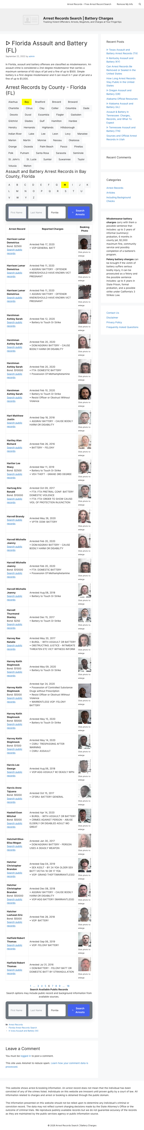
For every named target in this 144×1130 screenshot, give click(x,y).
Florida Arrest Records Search (23, 1027)
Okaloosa (74, 140)
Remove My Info (125, 4)
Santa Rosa (42, 153)
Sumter (47, 159)
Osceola (28, 146)
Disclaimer (112, 317)
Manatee (82, 133)
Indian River (15, 133)
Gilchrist (13, 121)
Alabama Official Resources (122, 98)
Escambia (43, 114)
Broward (73, 101)
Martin (27, 140)
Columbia (71, 108)
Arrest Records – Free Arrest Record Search (89, 4)
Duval (28, 114)
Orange (12, 146)
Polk (10, 153)
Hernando (29, 127)
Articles (110, 192)
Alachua (13, 101)
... (34, 986)
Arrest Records (16, 1024)
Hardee (73, 121)
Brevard (56, 101)
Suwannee (65, 159)
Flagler (60, 114)
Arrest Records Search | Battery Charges (78, 18)
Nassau (57, 140)
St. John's (14, 159)
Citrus (29, 108)
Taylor (81, 159)
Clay (42, 108)
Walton (27, 165)
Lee (43, 133)
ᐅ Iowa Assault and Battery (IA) (23, 1031)
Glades (29, 121)
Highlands (47, 127)
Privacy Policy (114, 322)
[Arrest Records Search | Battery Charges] (31, 19)
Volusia (12, 165)
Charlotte (13, 108)
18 (68, 986)
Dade (86, 108)
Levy (67, 133)
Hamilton (56, 121)
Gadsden (76, 114)
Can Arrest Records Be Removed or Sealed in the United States (121, 70)
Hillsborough (67, 127)
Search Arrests (80, 212)
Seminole (78, 153)
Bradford (40, 101)
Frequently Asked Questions (122, 327)
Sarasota (61, 153)
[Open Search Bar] (140, 4)
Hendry (12, 127)
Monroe (42, 140)
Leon (55, 133)
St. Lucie (31, 159)
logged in (26, 1056)
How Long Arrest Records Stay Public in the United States (121, 82)
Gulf (42, 121)
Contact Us (112, 312)
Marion (12, 140)
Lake (31, 133)
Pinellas (78, 146)
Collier (54, 108)
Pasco (63, 146)
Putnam (24, 153)
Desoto (14, 114)
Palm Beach (46, 146)
